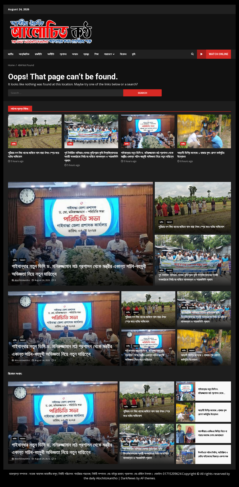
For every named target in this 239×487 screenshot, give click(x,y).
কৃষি (133, 54)
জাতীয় (10, 54)
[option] (80, 234)
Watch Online (218, 54)
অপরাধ (75, 54)
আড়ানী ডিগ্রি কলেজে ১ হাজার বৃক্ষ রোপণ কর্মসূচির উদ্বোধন (204, 131)
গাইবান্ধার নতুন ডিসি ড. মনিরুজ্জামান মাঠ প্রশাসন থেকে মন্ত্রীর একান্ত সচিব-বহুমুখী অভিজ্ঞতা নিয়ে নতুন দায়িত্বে (148, 131)
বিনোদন (123, 54)
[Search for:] (65, 92)
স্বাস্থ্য (86, 54)
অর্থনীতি (50, 54)
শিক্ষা (96, 54)
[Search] (192, 54)
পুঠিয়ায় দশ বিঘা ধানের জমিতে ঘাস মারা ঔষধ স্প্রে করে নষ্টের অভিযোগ (35, 131)
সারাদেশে (108, 54)
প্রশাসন (63, 54)
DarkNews (128, 478)
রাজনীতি (38, 54)
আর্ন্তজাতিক (24, 54)
